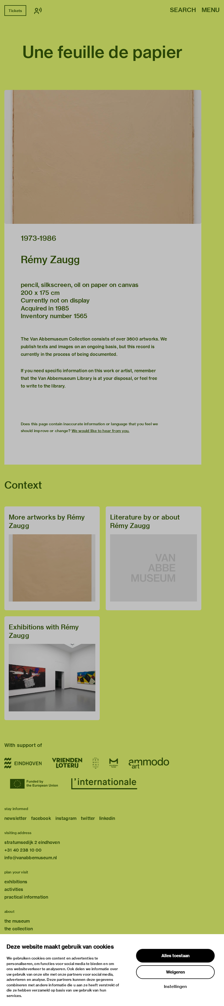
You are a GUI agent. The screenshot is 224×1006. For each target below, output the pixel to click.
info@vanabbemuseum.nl (30, 858)
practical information (26, 897)
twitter (88, 818)
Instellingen (175, 986)
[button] (102, 157)
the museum (17, 921)
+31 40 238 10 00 (23, 850)
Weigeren (175, 972)
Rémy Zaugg (50, 259)
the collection (18, 929)
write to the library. (46, 386)
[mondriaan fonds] (113, 763)
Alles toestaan (175, 955)
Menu (211, 10)
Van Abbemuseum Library (65, 378)
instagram (65, 818)
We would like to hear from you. (100, 430)
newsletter (15, 818)
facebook (41, 818)
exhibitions (16, 882)
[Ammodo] (149, 763)
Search (183, 10)
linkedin (107, 818)
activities (13, 889)
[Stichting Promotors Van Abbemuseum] (96, 763)
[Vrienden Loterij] (66, 763)
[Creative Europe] (35, 783)
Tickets (15, 10)
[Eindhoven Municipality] (23, 763)
